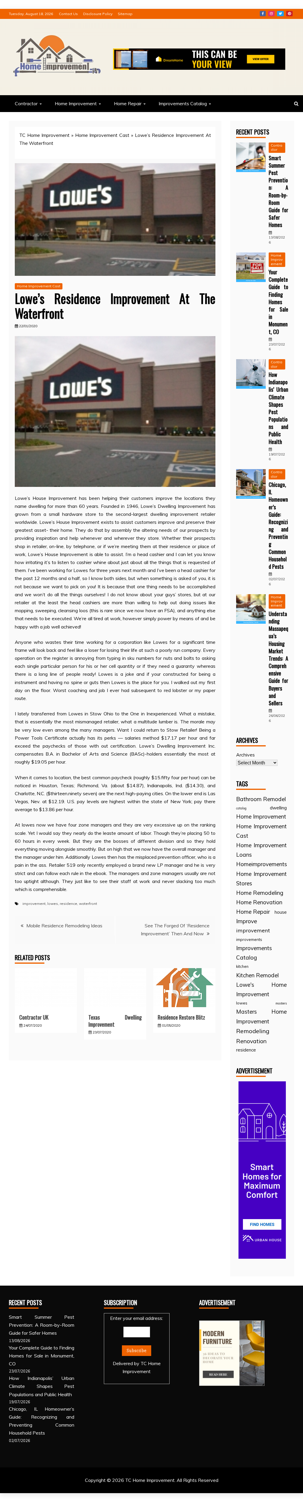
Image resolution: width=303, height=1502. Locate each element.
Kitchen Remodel (257, 975)
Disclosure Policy (97, 14)
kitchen (242, 966)
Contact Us (68, 14)
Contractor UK (34, 1017)
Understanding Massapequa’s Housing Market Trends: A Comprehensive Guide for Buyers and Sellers (278, 658)
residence (68, 903)
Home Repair (127, 103)
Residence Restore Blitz (181, 1017)
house (281, 912)
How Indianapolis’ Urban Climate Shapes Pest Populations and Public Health (278, 408)
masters (281, 1003)
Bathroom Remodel (261, 799)
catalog (241, 808)
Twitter (280, 13)
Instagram (271, 13)
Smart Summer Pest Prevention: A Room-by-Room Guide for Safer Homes (278, 191)
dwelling (278, 808)
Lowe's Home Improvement (261, 989)
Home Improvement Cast (102, 135)
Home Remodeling (259, 892)
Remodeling (252, 1031)
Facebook (263, 13)
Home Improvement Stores (261, 878)
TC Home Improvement (44, 135)
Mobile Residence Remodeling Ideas (64, 926)
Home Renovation (259, 902)
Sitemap (125, 14)
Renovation (251, 1041)
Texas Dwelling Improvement (115, 1020)
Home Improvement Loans (261, 850)
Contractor (26, 103)
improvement (34, 903)
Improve (246, 921)
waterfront (88, 903)
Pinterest (289, 13)
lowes (52, 903)
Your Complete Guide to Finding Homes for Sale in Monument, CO (278, 302)
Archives (245, 755)
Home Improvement (76, 103)
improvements (249, 939)
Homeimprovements (261, 864)
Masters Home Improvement (261, 1016)
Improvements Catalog (183, 103)
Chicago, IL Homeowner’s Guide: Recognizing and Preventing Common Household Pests (278, 525)
